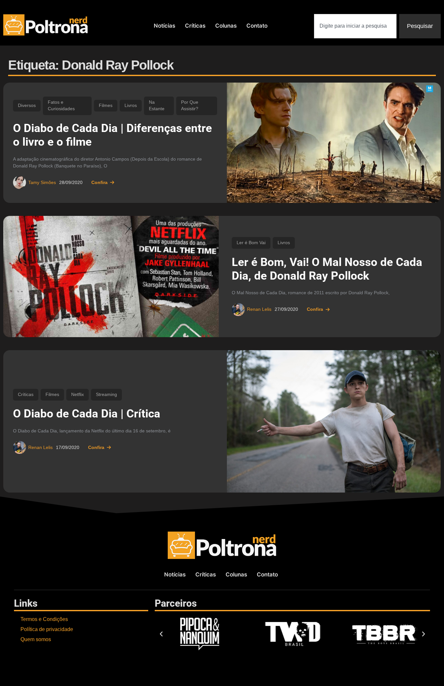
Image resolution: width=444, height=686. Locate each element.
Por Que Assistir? (189, 105)
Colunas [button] (226, 25)
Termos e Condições (44, 619)
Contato (257, 25)
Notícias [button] (164, 25)
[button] (161, 634)
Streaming (106, 394)
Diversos (27, 105)
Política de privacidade (46, 629)
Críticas (195, 25)
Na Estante (156, 105)
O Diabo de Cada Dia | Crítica (86, 413)
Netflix (77, 394)
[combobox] (355, 26)
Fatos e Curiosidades (61, 105)
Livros (130, 105)
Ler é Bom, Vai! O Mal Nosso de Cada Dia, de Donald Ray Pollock (327, 269)
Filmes (105, 105)
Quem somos (35, 639)
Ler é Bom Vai (251, 242)
